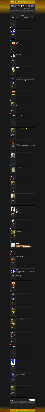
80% (12, 314)
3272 (13, 150)
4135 (13, 204)
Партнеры (14, 410)
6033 (13, 64)
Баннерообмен (24, 410)
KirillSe (13, 318)
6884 (13, 51)
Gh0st (13, 77)
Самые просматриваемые (30, 405)
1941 (13, 253)
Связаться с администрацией (21, 410)
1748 (13, 370)
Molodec (13, 281)
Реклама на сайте (17, 410)
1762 (13, 178)
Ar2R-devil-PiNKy (13, 206)
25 (21, 318)
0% (12, 25)
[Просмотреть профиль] (10, 63)
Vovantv (13, 219)
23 (21, 293)
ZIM (12, 410)
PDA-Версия (27, 410)
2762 (13, 125)
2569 (13, 112)
